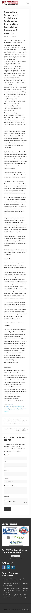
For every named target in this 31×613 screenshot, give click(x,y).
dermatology (6, 408)
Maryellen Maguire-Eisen (21, 408)
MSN (10, 409)
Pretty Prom (13, 409)
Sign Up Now (15, 556)
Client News (10, 404)
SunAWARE (6, 411)
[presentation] (16, 501)
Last (5, 467)
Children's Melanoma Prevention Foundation (15, 406)
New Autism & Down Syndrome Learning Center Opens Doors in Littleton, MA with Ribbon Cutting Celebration (15, 590)
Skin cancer (20, 409)
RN (17, 409)
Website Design (24, 609)
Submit (7, 509)
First (5, 461)
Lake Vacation (12, 408)
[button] (27, 3)
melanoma (6, 409)
